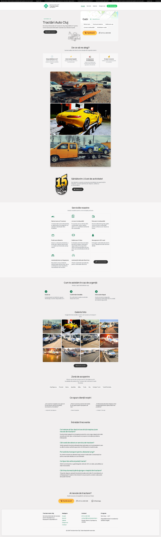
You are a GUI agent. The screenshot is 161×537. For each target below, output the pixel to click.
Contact (64, 525)
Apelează (91, 33)
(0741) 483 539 (86, 516)
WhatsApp (113, 6)
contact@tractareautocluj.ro (89, 518)
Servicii (89, 6)
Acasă (64, 516)
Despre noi (102, 6)
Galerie (95, 6)
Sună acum (67, 501)
